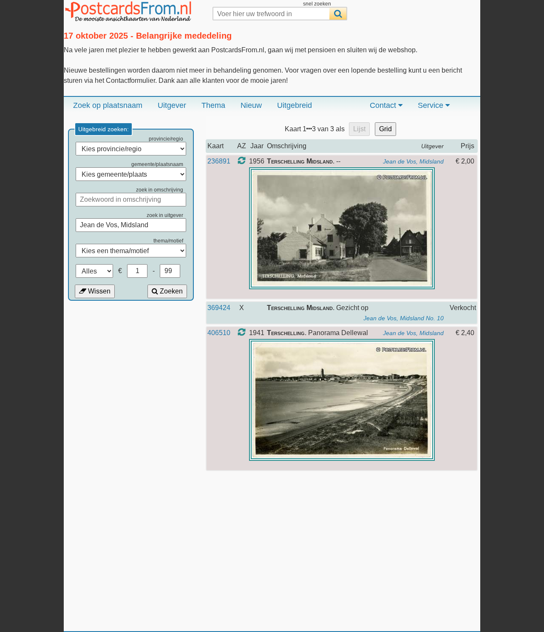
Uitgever (172, 105)
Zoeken (170, 291)
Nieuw (251, 105)
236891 (218, 161)
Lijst (359, 129)
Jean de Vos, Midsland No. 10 (403, 318)
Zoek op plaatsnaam (107, 105)
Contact (384, 105)
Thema (213, 105)
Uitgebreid (294, 105)
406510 (218, 332)
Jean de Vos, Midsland (413, 161)
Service (431, 105)
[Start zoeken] (337, 14)
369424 (218, 307)
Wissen (98, 291)
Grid (385, 129)
